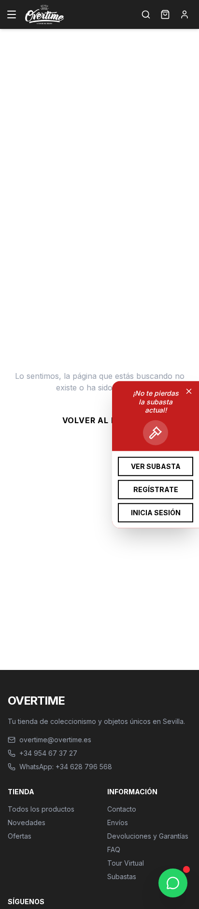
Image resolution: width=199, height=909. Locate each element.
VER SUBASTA (156, 466)
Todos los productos (41, 809)
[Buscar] (146, 14)
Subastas (121, 876)
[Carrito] (165, 14)
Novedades (26, 822)
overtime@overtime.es (55, 739)
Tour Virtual (125, 863)
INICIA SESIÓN (156, 512)
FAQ (113, 849)
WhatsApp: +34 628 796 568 (65, 766)
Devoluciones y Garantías (147, 836)
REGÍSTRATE (155, 489)
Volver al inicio (99, 420)
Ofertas (19, 836)
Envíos (117, 822)
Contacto (121, 809)
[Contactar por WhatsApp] (172, 883)
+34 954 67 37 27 (48, 753)
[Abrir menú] (11, 14)
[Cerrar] (189, 391)
